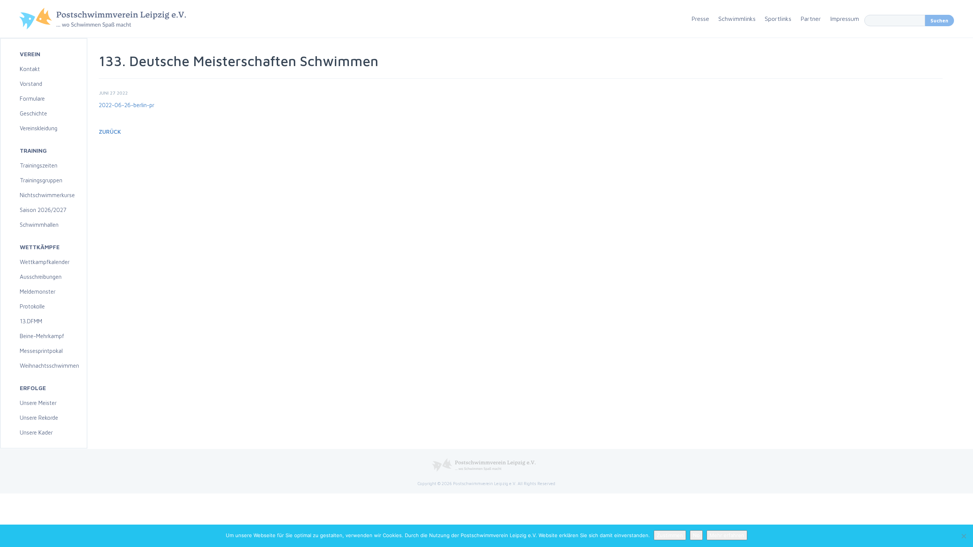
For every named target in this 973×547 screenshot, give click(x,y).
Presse (700, 18)
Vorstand (31, 84)
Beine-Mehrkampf (42, 336)
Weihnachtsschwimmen (49, 365)
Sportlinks (778, 18)
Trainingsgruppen (41, 180)
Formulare (32, 98)
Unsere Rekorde (39, 417)
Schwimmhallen (39, 224)
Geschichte (33, 113)
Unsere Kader (36, 432)
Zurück (110, 131)
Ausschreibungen (41, 277)
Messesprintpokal (41, 351)
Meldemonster (37, 291)
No (696, 535)
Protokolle (32, 306)
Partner (810, 18)
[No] (963, 536)
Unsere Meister (38, 403)
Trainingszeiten (38, 165)
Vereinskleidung (38, 128)
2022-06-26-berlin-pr (126, 105)
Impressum (844, 18)
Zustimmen (670, 535)
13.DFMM (31, 321)
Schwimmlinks (737, 18)
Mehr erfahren (727, 535)
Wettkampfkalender (45, 262)
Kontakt (30, 69)
